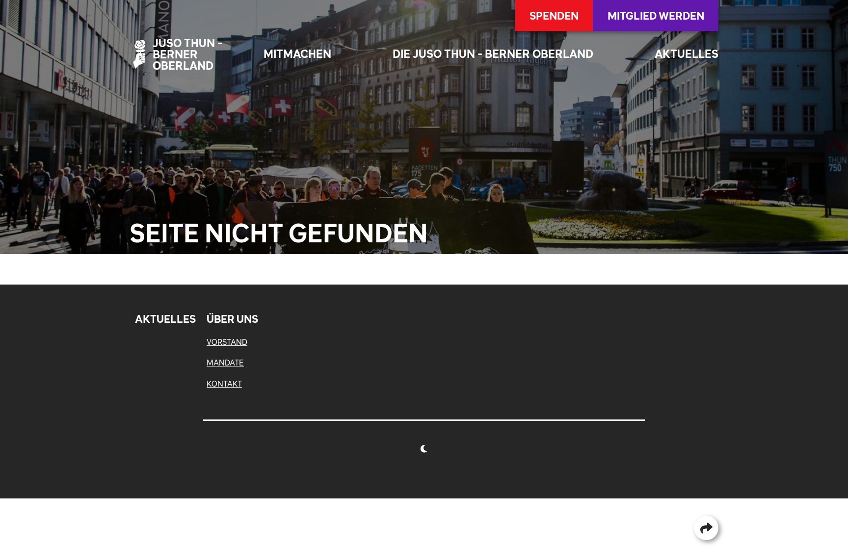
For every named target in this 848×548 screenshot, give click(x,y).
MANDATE (225, 362)
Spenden (554, 15)
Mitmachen (297, 53)
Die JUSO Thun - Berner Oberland (493, 53)
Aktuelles (686, 53)
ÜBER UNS (232, 318)
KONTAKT (224, 384)
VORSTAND (227, 342)
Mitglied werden (656, 15)
